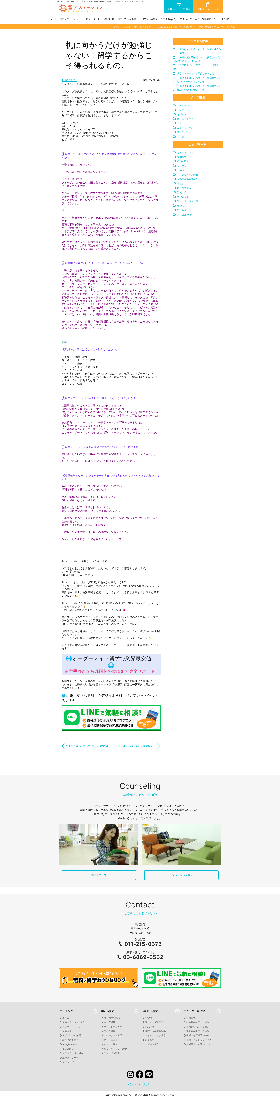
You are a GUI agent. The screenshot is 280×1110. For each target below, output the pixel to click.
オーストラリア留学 (114, 1026)
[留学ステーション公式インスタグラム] (130, 1075)
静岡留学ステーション (197, 1031)
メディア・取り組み (72, 1053)
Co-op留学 (183, 161)
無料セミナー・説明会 (178, 9)
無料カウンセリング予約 (199, 1040)
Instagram (67, 1048)
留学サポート (93, 19)
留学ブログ (186, 19)
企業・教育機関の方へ (206, 19)
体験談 (180, 183)
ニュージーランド (186, 127)
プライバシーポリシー (140, 1084)
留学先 (180, 205)
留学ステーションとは (71, 19)
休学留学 (149, 1040)
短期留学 (182, 156)
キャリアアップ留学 (155, 1035)
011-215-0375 (143, 944)
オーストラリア (185, 118)
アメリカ (182, 109)
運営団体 (225, 19)
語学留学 (149, 1017)
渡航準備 (182, 192)
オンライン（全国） (181, 875)
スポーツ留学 (152, 1044)
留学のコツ (183, 196)
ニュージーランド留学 (115, 1048)
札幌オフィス (99, 875)
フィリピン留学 (112, 1053)
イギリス (182, 114)
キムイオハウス (185, 152)
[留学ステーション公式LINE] (149, 1075)
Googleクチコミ (70, 1044)
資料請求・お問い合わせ (199, 1044)
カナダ (180, 123)
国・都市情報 (184, 188)
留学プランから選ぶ (128, 19)
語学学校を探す (169, 19)
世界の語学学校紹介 (187, 179)
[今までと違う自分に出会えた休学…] (86, 745)
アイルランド (184, 105)
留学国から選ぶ (150, 19)
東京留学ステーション (197, 1026)
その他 (180, 170)
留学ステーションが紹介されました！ (196, 73)
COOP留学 (150, 1026)
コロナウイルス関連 (187, 174)
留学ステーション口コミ (190, 201)
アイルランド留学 (113, 1035)
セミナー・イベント (72, 1026)
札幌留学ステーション (197, 1022)
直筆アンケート (70, 1057)
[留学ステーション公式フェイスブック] (139, 1075)
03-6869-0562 (143, 957)
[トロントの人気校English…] (136, 745)
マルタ (180, 136)
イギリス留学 (110, 1044)
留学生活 (182, 210)
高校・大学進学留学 (155, 1031)
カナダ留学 (109, 1022)
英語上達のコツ (185, 214)
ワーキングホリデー (155, 1022)
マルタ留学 (109, 1031)
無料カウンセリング (208, 9)
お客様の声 (109, 19)
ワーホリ (182, 165)
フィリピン (183, 132)
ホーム (53, 19)
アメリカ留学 (110, 1040)
